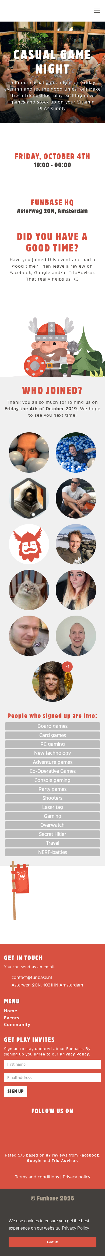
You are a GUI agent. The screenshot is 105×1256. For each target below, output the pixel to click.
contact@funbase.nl (32, 977)
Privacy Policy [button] (75, 1228)
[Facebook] (13, 1126)
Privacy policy (76, 1177)
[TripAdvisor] (91, 1126)
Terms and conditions (37, 1177)
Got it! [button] (52, 1242)
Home (10, 1011)
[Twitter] (33, 1126)
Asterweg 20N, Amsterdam (52, 211)
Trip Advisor (64, 1160)
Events (11, 1018)
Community (17, 1024)
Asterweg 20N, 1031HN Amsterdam (47, 985)
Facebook (89, 1155)
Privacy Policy (74, 1054)
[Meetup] (71, 1126)
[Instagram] (52, 1126)
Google (34, 1160)
